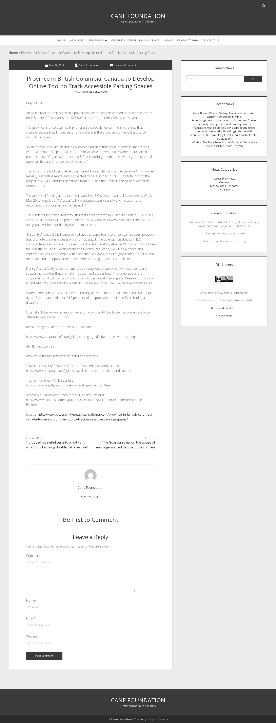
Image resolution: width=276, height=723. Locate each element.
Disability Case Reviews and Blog (135, 40)
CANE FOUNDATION (138, 16)
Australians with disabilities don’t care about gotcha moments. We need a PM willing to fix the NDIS (224, 129)
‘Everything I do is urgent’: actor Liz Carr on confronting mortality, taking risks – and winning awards (224, 122)
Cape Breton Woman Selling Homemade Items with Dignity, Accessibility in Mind (224, 115)
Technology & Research (224, 186)
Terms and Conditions (224, 308)
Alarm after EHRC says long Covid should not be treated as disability (224, 136)
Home (61, 40)
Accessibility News (96, 91)
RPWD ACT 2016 (187, 40)
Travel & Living (224, 189)
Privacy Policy (224, 315)
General (224, 182)
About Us (77, 40)
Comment (33, 555)
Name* (31, 600)
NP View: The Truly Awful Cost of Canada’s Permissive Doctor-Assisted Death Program (224, 144)
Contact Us (211, 40)
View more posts (90, 496)
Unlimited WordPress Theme (125, 719)
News (168, 40)
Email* (30, 618)
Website (32, 636)
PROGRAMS (96, 40)
